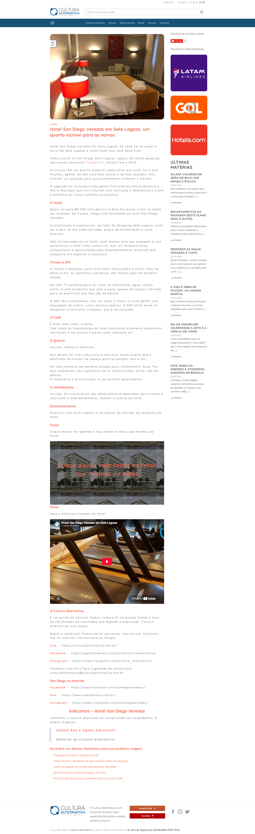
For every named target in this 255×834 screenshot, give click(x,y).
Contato (164, 22)
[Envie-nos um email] (200, 2)
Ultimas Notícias (95, 22)
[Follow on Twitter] (187, 812)
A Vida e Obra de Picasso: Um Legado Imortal (186, 290)
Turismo (152, 22)
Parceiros (182, 2)
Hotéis (53, 124)
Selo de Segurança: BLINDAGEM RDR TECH (153, 829)
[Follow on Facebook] (191, 2)
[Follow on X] (197, 2)
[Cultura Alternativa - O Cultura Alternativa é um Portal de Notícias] (65, 12)
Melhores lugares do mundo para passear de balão (84, 766)
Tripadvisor (95, 162)
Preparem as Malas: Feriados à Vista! (76, 755)
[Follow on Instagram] (194, 2)
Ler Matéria (176, 203)
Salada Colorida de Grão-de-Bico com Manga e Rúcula (186, 177)
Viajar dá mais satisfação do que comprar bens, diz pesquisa (90, 760)
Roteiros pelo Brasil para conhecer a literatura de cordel (87, 778)
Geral (141, 22)
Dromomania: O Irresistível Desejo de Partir (79, 772)
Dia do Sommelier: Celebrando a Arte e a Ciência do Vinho (189, 328)
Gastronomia (127, 22)
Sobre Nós (169, 2)
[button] (52, 23)
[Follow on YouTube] (203, 2)
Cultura (112, 22)
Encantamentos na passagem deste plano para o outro (188, 215)
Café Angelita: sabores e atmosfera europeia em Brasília (188, 369)
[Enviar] (201, 12)
